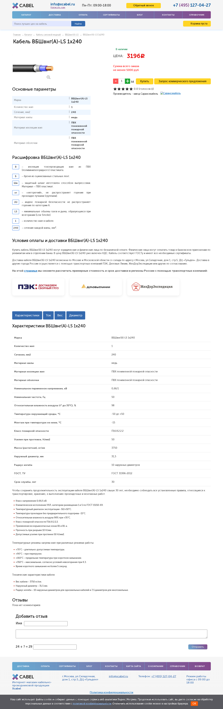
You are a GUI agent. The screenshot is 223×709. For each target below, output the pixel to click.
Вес (60, 315)
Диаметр (75, 315)
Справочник (196, 15)
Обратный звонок (143, 5)
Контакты (168, 15)
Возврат (200, 666)
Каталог (26, 15)
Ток (48, 315)
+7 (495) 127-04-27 (163, 676)
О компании (155, 666)
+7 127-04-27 (192, 5)
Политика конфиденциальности (111, 692)
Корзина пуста (198, 23)
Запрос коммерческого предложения (182, 81)
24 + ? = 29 (24, 647)
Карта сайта (133, 666)
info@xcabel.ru (63, 4)
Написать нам (58, 7)
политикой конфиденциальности (92, 703)
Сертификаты (111, 15)
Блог (140, 15)
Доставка (55, 15)
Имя (19, 623)
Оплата (83, 15)
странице (30, 270)
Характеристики (27, 315)
